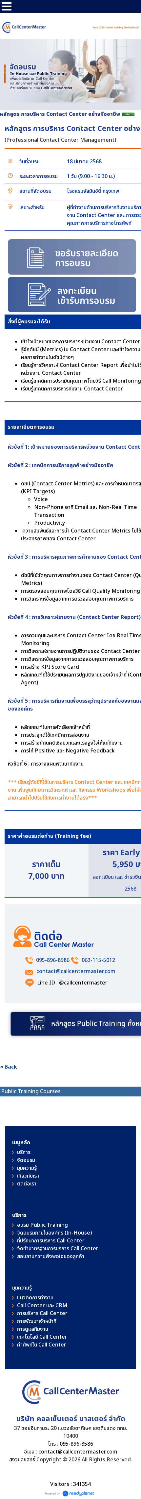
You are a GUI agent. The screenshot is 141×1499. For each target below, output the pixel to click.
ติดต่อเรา (26, 1184)
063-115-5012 (98, 960)
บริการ (23, 1152)
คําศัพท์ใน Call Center (41, 1345)
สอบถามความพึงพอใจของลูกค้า (50, 1256)
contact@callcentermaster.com (75, 971)
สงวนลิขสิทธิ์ (22, 1460)
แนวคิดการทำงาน (35, 1298)
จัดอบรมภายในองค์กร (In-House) (54, 1233)
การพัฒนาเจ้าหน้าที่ (36, 1321)
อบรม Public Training (42, 1225)
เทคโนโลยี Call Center (42, 1337)
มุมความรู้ (27, 1168)
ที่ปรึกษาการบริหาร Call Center (51, 1241)
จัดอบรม (26, 1160)
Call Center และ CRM (42, 1305)
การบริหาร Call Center (42, 1313)
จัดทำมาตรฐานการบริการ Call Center (57, 1249)
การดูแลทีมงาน (32, 1329)
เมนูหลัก (21, 1143)
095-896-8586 (53, 960)
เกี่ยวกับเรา (28, 1176)
